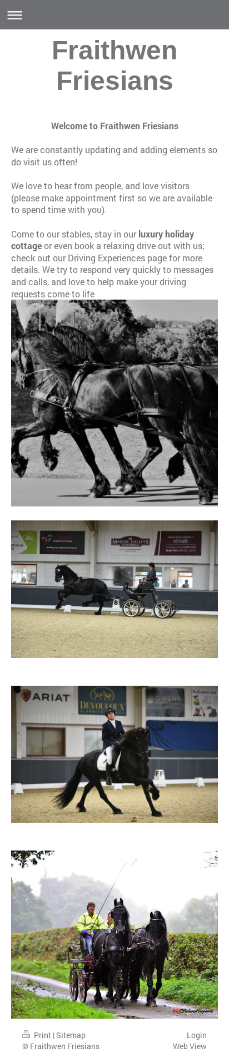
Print (42, 1035)
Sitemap (71, 1035)
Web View (190, 1046)
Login (197, 1035)
